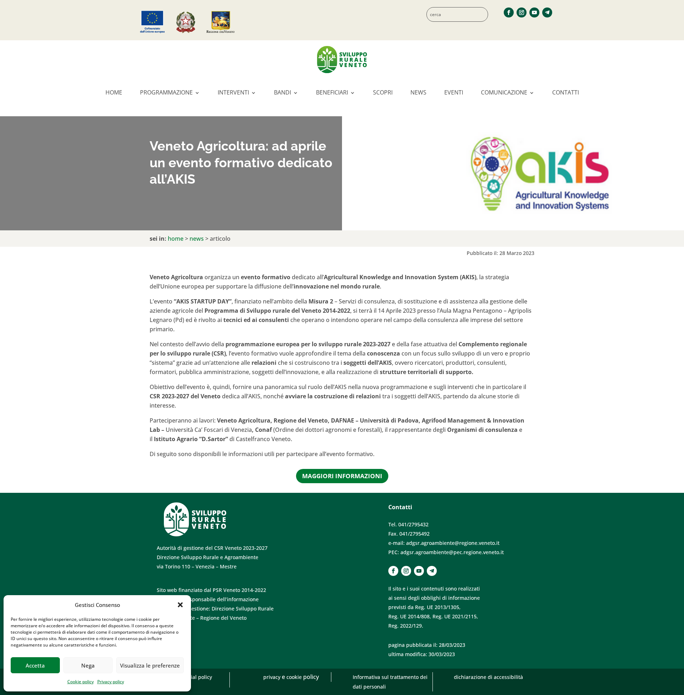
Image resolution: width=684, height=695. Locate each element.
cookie (294, 677)
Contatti (565, 92)
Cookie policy (80, 682)
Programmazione (166, 92)
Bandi (282, 92)
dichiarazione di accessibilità (488, 677)
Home (113, 92)
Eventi (453, 92)
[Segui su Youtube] (534, 12)
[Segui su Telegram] (547, 12)
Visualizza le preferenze (150, 665)
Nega (88, 665)
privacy (272, 677)
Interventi (233, 92)
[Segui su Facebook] (509, 12)
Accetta (35, 665)
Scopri (383, 92)
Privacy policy (110, 682)
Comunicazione (504, 92)
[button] (180, 604)
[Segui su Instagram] (522, 12)
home (175, 238)
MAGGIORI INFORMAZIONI (342, 476)
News (418, 92)
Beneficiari (332, 92)
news (197, 238)
